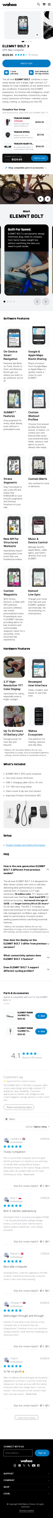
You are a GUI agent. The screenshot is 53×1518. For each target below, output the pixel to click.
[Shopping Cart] (43, 4)
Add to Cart (39, 158)
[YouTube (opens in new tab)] (33, 1465)
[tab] (4, 301)
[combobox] (37, 1126)
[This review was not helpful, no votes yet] (46, 1186)
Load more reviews (27, 1417)
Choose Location (26, 1510)
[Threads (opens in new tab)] (14, 1465)
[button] (26, 1473)
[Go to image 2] (26, 41)
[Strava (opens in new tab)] (28, 1465)
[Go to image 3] (28, 41)
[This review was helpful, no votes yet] (41, 1186)
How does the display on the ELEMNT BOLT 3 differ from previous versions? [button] (25, 944)
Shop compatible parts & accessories (26, 168)
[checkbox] (26, 122)
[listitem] (14, 72)
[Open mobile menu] (49, 4)
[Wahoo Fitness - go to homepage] (26, 1460)
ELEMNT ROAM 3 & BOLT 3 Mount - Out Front (25, 1014)
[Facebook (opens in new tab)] (38, 1465)
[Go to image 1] (22, 41)
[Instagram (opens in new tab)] (19, 1465)
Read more (29, 1174)
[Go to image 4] (31, 41)
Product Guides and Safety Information (25, 845)
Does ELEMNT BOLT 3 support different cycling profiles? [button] (21, 969)
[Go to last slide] (37, 301)
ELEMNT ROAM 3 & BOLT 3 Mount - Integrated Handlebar (25, 1029)
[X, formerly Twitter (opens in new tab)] (24, 1465)
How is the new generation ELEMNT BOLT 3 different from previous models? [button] (24, 870)
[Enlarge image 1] (37, 34)
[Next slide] (45, 301)
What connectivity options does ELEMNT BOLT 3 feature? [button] (22, 957)
